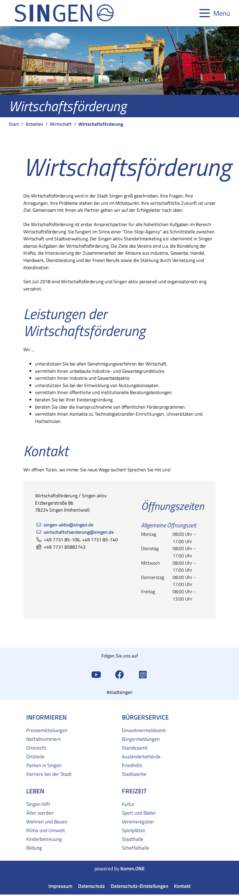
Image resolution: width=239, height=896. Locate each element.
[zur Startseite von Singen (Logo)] (64, 13)
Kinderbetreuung (44, 839)
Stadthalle (132, 839)
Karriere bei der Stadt (49, 774)
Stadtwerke (134, 774)
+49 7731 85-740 (100, 539)
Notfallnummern (43, 739)
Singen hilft (38, 804)
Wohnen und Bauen (46, 821)
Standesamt (134, 748)
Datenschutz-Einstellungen (139, 886)
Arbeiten (34, 123)
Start (14, 123)
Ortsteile (35, 756)
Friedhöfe (132, 765)
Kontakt (182, 886)
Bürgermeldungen (141, 739)
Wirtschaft (61, 123)
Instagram (143, 674)
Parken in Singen (43, 765)
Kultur (128, 804)
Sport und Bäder (139, 813)
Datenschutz (91, 886)
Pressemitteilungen (47, 730)
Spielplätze (133, 830)
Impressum (60, 886)
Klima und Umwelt (45, 830)
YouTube (96, 674)
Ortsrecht (36, 748)
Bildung (34, 848)
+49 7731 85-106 (62, 539)
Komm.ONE (132, 868)
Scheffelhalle (135, 848)
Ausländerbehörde (141, 756)
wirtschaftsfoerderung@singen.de (79, 532)
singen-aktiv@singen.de (68, 524)
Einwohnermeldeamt (144, 730)
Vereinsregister (138, 821)
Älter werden (40, 813)
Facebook (119, 674)
